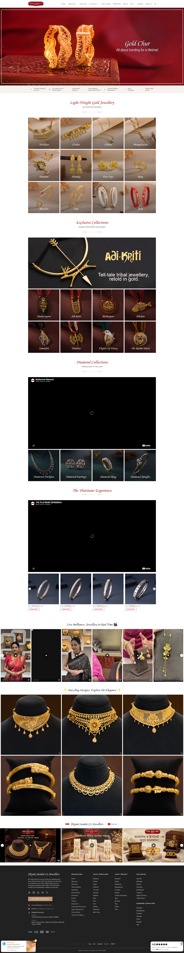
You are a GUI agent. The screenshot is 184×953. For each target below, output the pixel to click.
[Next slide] (180, 46)
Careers (140, 4)
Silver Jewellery (76, 887)
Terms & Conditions (77, 915)
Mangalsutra (119, 887)
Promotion (117, 4)
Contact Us (75, 904)
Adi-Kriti (139, 878)
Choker (95, 881)
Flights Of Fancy (142, 895)
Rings (138, 919)
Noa (116, 904)
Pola (116, 909)
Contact (148, 4)
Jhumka (117, 892)
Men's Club (96, 912)
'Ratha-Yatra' (141, 898)
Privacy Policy (75, 912)
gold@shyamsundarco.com (45, 909)
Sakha (117, 906)
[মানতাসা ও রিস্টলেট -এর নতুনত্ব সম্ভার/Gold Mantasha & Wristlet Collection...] (30, 845)
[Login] (155, 4)
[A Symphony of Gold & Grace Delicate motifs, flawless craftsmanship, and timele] (92, 786)
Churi (94, 901)
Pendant (117, 890)
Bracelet (117, 901)
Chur (94, 904)
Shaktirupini (140, 890)
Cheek (117, 881)
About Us (74, 881)
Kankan (95, 906)
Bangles (139, 922)
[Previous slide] (3, 46)
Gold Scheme (105, 4)
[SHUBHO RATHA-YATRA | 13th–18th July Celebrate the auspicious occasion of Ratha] (92, 725)
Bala (94, 898)
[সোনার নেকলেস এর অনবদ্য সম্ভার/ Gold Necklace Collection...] (153, 845)
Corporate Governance (78, 906)
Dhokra (139, 884)
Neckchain (118, 884)
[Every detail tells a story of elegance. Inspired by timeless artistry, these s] (31, 786)
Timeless (139, 892)
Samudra (139, 887)
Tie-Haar (96, 890)
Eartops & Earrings (121, 895)
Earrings (95, 892)
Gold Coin (83, 4)
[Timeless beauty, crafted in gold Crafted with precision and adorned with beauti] (153, 786)
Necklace (96, 878)
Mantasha (96, 909)
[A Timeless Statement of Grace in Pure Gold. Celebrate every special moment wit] (31, 725)
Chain (95, 884)
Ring (116, 898)
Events (125, 4)
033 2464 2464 (46, 905)
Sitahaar (96, 887)
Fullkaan (95, 895)
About (63, 4)
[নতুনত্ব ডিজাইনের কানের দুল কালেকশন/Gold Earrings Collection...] (92, 845)
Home (73, 878)
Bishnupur (140, 881)
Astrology (74, 890)
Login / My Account (77, 909)
